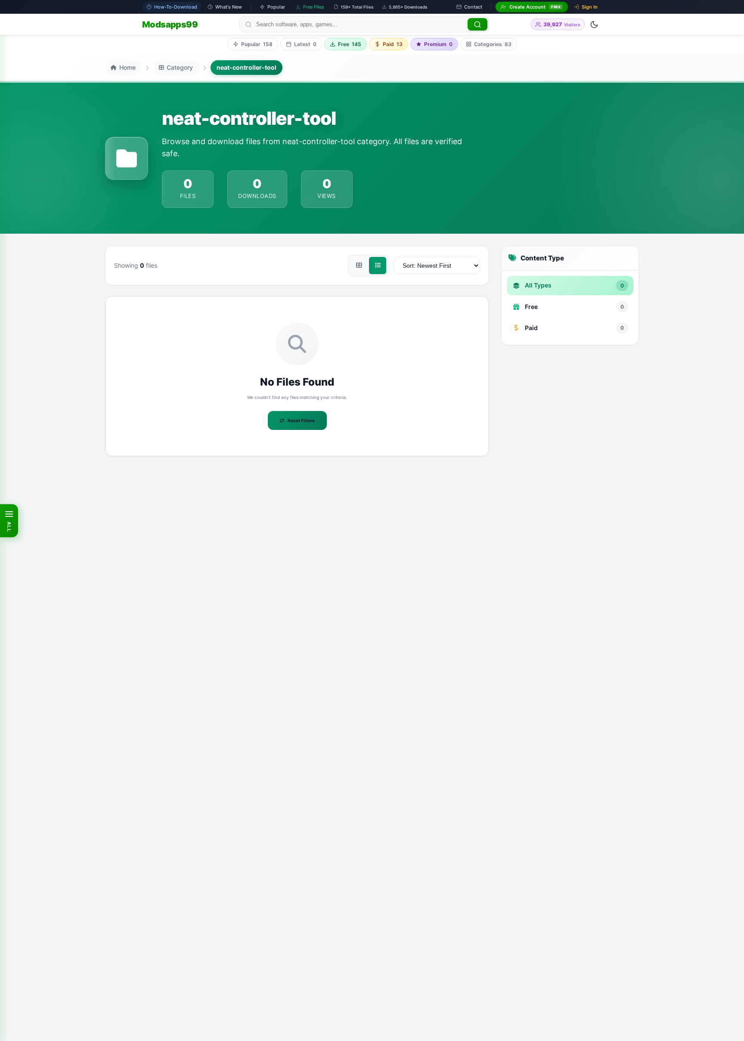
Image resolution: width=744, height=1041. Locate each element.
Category (180, 67)
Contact (473, 7)
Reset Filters (301, 420)
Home (127, 67)
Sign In (590, 7)
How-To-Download (175, 7)
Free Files (313, 7)
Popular (276, 7)
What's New (228, 7)
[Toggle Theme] (594, 24)
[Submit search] (477, 24)
